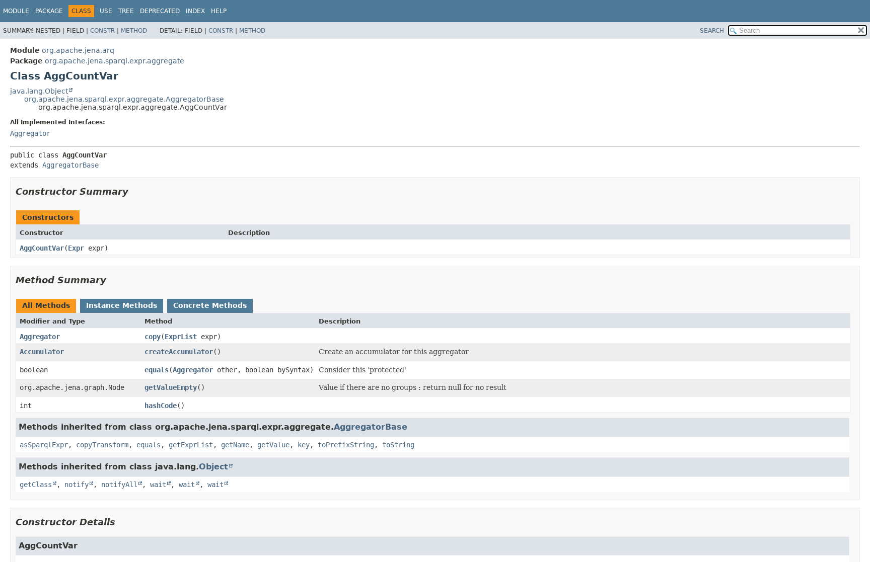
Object (213, 466)
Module (16, 11)
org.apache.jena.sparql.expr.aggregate (114, 61)
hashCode (160, 406)
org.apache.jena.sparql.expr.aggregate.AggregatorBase (124, 99)
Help (219, 11)
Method (134, 30)
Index (195, 11)
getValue (273, 445)
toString (398, 445)
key (304, 445)
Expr (76, 248)
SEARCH (712, 30)
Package (49, 11)
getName (235, 445)
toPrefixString (346, 445)
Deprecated (160, 11)
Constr (102, 30)
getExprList (191, 445)
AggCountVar (42, 248)
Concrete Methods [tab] (210, 305)
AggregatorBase (70, 165)
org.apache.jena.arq (78, 50)
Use (106, 11)
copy (152, 337)
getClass (36, 484)
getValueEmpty (170, 387)
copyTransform (102, 445)
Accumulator (42, 352)
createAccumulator (178, 352)
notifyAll (119, 484)
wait (158, 484)
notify (76, 484)
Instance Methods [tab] (121, 305)
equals (156, 370)
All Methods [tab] (46, 305)
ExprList (181, 337)
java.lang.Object (39, 91)
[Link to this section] (135, 191)
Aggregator (30, 133)
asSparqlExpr (44, 445)
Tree (126, 11)
